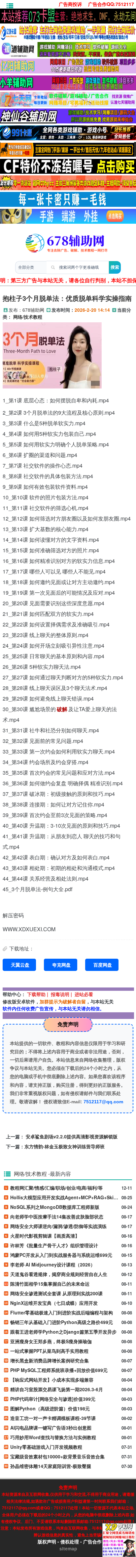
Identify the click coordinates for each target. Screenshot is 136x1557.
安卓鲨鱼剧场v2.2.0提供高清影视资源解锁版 (72, 1136)
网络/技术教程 (27, 317)
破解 (62, 709)
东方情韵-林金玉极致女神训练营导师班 (64, 1146)
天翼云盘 (20, 964)
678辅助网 (33, 309)
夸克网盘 (61, 964)
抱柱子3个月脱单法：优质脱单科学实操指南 (67, 298)
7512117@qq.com (103, 1101)
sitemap (68, 1548)
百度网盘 (102, 964)
